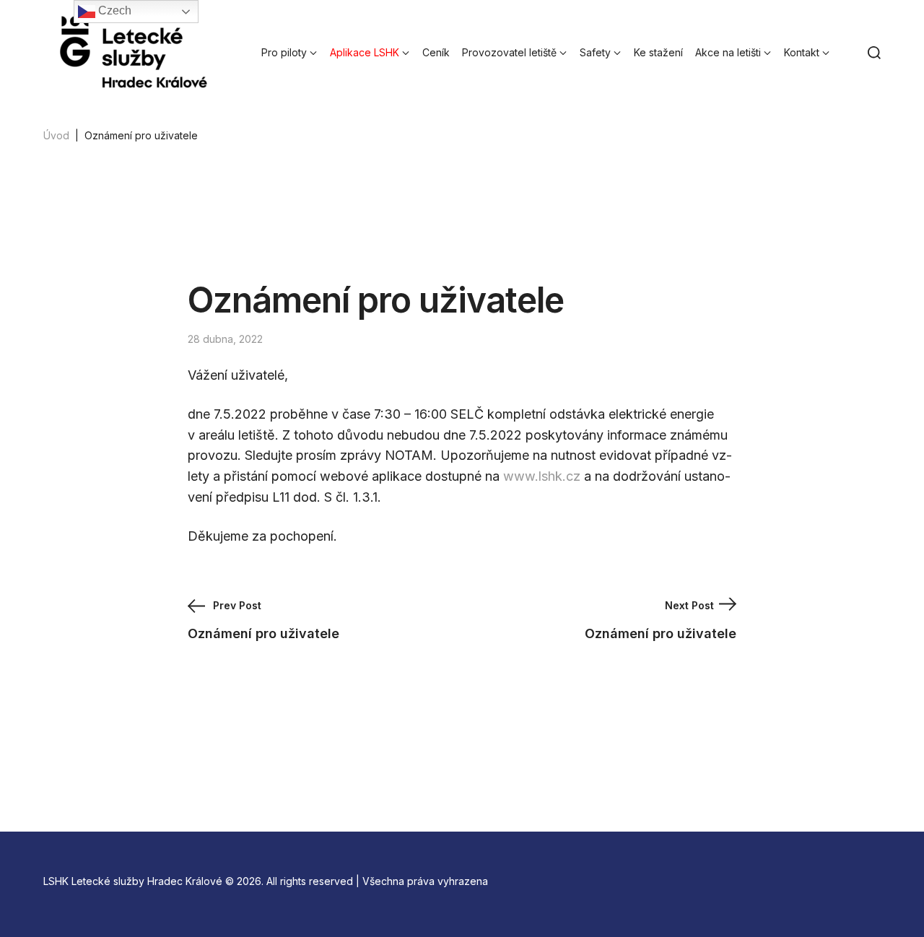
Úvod (56, 135)
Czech (113, 10)
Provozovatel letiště (509, 52)
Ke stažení (658, 52)
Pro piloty (284, 52)
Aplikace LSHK (364, 52)
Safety (595, 52)
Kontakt (801, 52)
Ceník (436, 52)
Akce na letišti (728, 52)
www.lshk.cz (541, 476)
